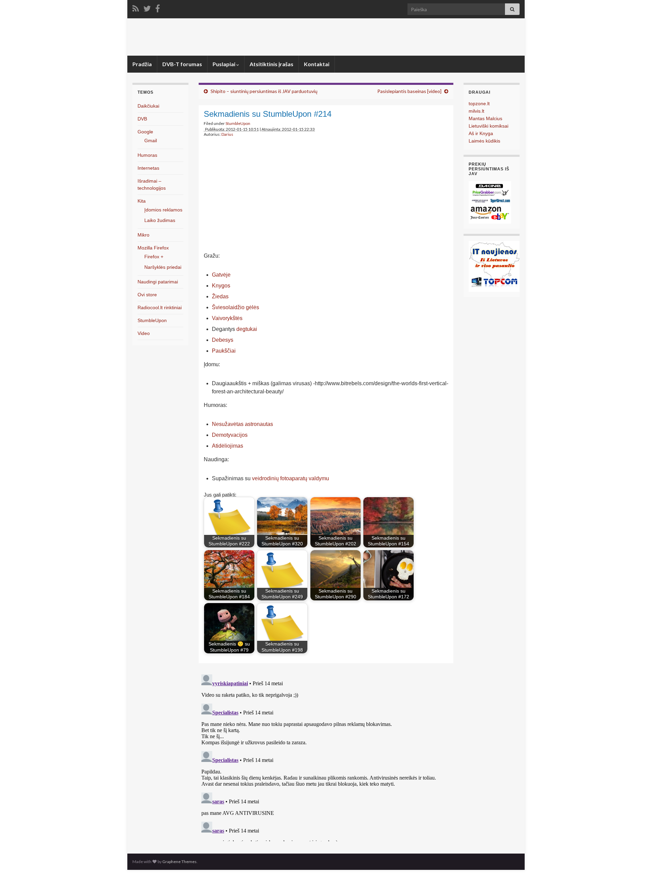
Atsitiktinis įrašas (271, 64)
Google (145, 131)
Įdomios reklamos (163, 209)
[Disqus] (326, 756)
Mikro (143, 235)
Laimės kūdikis (484, 141)
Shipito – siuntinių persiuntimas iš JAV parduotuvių (264, 91)
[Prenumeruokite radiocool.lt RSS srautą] (135, 7)
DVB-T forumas (182, 64)
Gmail (150, 140)
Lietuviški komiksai (488, 126)
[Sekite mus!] (147, 7)
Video (144, 333)
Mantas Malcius (485, 118)
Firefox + (153, 256)
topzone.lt (479, 103)
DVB (142, 119)
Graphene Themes (179, 861)
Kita (142, 201)
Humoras (147, 155)
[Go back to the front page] (326, 37)
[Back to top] (636, 862)
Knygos (221, 285)
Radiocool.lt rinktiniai (160, 307)
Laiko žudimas (159, 220)
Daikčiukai (148, 106)
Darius (227, 134)
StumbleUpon (237, 123)
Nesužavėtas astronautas (242, 424)
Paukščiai (224, 351)
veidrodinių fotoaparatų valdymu (290, 478)
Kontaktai (316, 64)
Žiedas (220, 296)
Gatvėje (221, 275)
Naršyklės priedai (162, 267)
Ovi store (147, 294)
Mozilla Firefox (153, 247)
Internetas (148, 168)
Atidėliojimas (227, 446)
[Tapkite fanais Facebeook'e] (157, 7)
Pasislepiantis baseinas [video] (409, 91)
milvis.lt (476, 111)
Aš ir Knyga (481, 133)
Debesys (222, 340)
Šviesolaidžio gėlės (235, 307)
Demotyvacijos (230, 435)
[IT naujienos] (494, 266)
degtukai (246, 329)
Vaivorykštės (227, 318)
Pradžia (142, 64)
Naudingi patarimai (158, 281)
